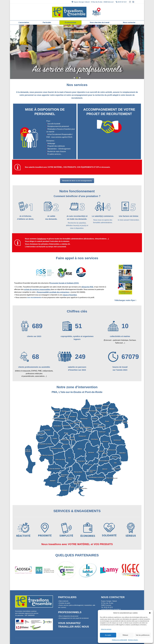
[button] (150, 613)
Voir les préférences (142, 635)
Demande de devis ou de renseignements (77, 180)
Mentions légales (133, 640)
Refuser (125, 635)
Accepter (108, 635)
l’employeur (41, 239)
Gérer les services (106, 629)
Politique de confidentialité (119, 640)
